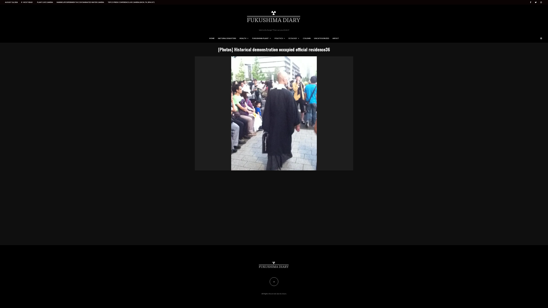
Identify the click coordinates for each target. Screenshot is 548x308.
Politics (279, 38)
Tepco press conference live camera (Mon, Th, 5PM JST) (131, 2)
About (336, 38)
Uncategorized (321, 38)
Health (242, 38)
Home (211, 38)
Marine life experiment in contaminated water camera (80, 2)
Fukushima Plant (260, 38)
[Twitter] (535, 2)
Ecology (293, 38)
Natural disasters (227, 38)
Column (307, 38)
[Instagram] (541, 2)
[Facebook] (530, 2)
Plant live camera (45, 2)
